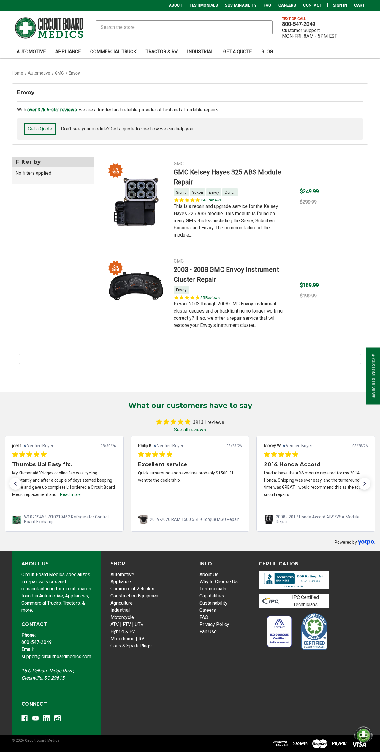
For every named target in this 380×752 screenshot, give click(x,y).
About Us (209, 574)
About (176, 5)
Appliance (68, 51)
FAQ (267, 5)
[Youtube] (35, 718)
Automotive (31, 51)
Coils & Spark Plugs (131, 646)
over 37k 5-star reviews (52, 110)
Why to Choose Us (219, 581)
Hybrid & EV (122, 631)
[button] (15, 484)
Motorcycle (122, 617)
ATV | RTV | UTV (126, 624)
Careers (287, 5)
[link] (64, 519)
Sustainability (240, 5)
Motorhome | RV (127, 638)
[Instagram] (57, 718)
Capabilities (212, 596)
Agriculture (121, 603)
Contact (312, 5)
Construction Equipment (135, 596)
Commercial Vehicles (132, 589)
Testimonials (203, 5)
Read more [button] (70, 494)
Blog (267, 51)
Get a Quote (40, 129)
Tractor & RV (162, 51)
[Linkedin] (46, 718)
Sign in (340, 5)
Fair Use (208, 631)
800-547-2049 (298, 24)
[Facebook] (24, 718)
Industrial (200, 51)
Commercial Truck (113, 51)
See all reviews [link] (190, 430)
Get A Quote (237, 51)
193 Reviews (211, 200)
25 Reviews (210, 297)
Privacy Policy (214, 624)
